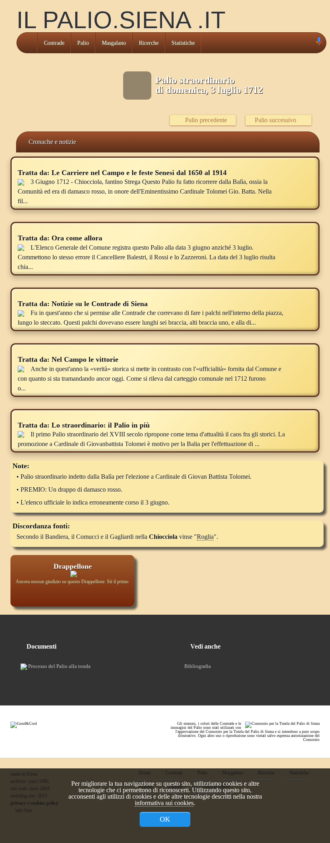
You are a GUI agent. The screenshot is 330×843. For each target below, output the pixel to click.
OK (165, 819)
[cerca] (310, 43)
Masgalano (114, 43)
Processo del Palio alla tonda (59, 666)
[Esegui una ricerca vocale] (319, 43)
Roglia (205, 536)
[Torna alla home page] (27, 43)
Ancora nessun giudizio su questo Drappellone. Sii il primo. (73, 581)
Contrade (54, 43)
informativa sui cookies (164, 802)
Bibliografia (197, 666)
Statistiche (183, 43)
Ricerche (149, 43)
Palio (83, 43)
